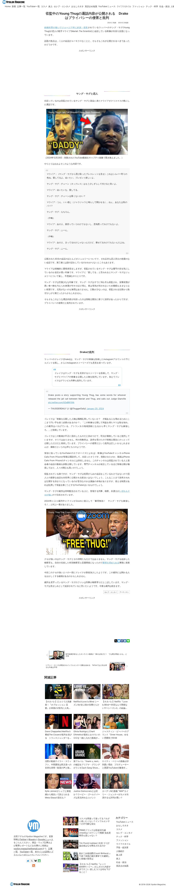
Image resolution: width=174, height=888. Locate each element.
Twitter (23, 839)
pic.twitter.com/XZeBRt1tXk (61, 402)
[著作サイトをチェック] (28, 860)
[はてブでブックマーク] (125, 640)
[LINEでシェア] (128, 640)
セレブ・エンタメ (110, 592)
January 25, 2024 (95, 408)
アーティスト (124, 592)
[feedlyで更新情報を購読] (39, 860)
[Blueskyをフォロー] (35, 860)
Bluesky (32, 839)
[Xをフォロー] (32, 860)
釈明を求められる (111, 562)
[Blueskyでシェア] (118, 640)
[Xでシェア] (115, 640)
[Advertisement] (87, 70)
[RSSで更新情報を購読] (33, 865)
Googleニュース (45, 839)
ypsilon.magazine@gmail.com (28, 848)
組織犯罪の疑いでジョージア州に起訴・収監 (66, 27)
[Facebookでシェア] (122, 640)
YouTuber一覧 (26, 851)
